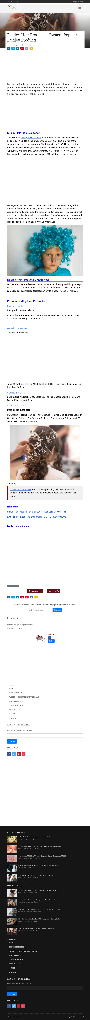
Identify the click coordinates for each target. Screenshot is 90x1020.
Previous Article (36, 591)
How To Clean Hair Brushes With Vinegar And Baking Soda (39, 919)
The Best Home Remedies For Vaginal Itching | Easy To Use (39, 909)
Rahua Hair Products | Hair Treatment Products (34, 837)
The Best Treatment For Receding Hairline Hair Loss (36, 928)
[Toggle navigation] (80, 7)
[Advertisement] (45, 67)
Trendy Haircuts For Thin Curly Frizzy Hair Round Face (37, 900)
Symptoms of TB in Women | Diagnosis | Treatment (36, 875)
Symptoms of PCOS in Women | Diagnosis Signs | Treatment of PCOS (42, 856)
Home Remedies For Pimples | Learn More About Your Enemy (39, 846)
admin (51, 634)
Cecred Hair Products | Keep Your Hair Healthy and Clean (38, 865)
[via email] (31, 48)
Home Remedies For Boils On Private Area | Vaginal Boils (38, 890)
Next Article (52, 591)
